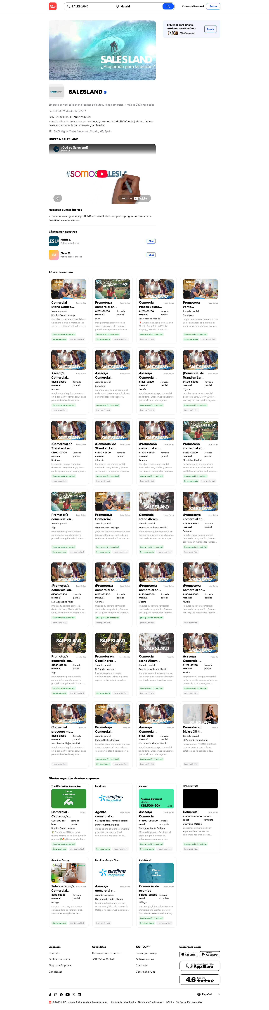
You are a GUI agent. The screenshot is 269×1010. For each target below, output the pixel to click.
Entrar (213, 6)
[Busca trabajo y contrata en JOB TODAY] (53, 6)
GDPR (169, 1002)
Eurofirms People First (106, 860)
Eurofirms (100, 786)
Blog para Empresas (60, 965)
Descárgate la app (146, 952)
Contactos (142, 965)
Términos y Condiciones (150, 1002)
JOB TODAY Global (103, 959)
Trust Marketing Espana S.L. (66, 786)
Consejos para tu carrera (106, 952)
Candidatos (55, 971)
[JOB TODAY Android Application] (210, 954)
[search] (168, 6)
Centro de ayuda (145, 971)
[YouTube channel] (68, 994)
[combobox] (92, 6)
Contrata (54, 952)
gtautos (143, 786)
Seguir (210, 29)
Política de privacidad (122, 1002)
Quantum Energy (60, 860)
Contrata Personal (193, 6)
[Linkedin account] (79, 994)
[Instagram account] (55, 994)
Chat (151, 241)
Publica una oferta (59, 959)
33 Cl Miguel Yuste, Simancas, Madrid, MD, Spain (82, 131)
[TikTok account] (50, 994)
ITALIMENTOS (190, 786)
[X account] (73, 994)
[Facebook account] (61, 994)
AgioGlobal (145, 860)
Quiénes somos (145, 959)
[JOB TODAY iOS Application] (188, 954)
